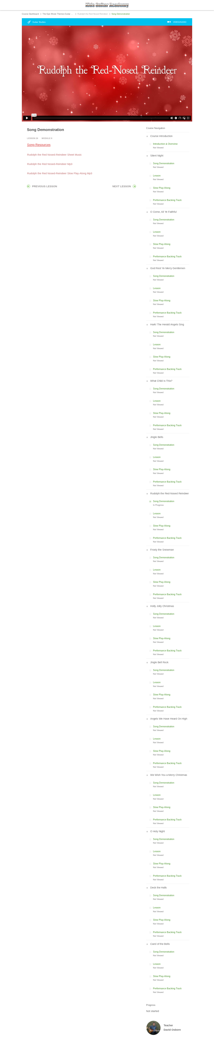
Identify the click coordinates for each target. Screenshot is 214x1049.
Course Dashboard (30, 14)
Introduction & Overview (165, 144)
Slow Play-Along (161, 188)
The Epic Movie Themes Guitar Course (58, 14)
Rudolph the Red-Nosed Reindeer (92, 14)
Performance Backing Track (167, 200)
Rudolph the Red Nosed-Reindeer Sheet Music (54, 154)
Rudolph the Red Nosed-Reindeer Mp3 (49, 164)
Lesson (157, 175)
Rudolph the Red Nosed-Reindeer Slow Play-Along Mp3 (59, 173)
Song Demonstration (163, 163)
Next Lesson (121, 186)
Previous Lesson (44, 186)
